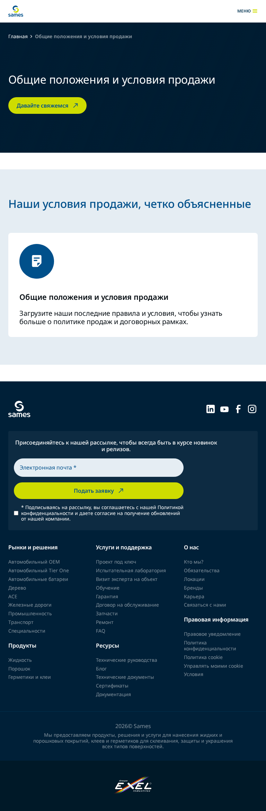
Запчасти (107, 613)
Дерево (17, 587)
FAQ (100, 630)
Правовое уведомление (212, 634)
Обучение (107, 587)
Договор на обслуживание (127, 604)
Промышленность (30, 613)
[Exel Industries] (133, 786)
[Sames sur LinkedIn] (210, 408)
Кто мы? (193, 561)
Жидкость (20, 660)
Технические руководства (126, 660)
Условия (193, 674)
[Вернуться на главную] (15, 11)
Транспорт (21, 622)
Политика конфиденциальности (210, 645)
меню (247, 11)
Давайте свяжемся (43, 105)
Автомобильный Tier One (38, 570)
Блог (101, 668)
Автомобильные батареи (38, 579)
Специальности (26, 630)
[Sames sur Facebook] (238, 408)
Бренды (193, 587)
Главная (18, 37)
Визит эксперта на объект (127, 579)
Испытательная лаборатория (131, 570)
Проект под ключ (116, 561)
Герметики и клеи (29, 677)
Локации (194, 579)
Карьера (194, 596)
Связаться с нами (205, 604)
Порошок (19, 668)
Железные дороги (30, 604)
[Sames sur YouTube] (224, 408)
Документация (113, 694)
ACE (12, 596)
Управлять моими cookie (213, 665)
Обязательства (202, 570)
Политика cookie (203, 657)
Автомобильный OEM (34, 561)
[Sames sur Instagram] (252, 408)
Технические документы (125, 677)
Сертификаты (112, 685)
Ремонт (105, 622)
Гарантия (107, 596)
